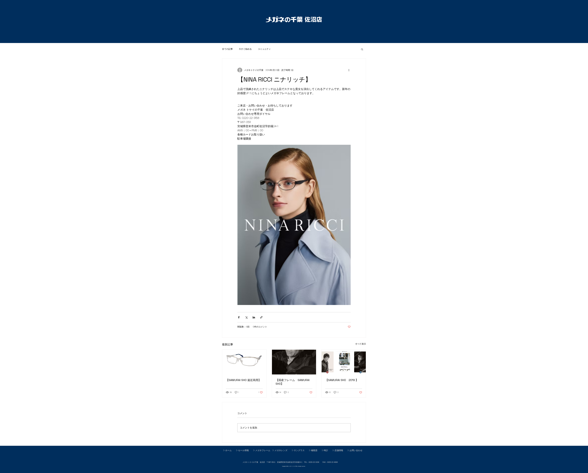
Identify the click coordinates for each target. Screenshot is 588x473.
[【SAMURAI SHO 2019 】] (344, 362)
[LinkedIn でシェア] (253, 317)
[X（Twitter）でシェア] (246, 317)
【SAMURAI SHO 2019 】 (341, 380)
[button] (362, 49)
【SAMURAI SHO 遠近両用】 (243, 380)
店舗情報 (339, 450)
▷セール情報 (241, 450)
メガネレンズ (281, 450)
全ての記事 (227, 49)
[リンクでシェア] (261, 317)
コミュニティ (264, 49)
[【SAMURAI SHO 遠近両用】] (244, 362)
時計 (326, 450)
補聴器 (314, 450)
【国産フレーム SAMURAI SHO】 (293, 381)
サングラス (299, 450)
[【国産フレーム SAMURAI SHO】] (294, 362)
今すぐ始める (245, 49)
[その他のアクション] (349, 70)
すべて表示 (360, 343)
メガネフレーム (262, 450)
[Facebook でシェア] (238, 317)
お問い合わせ (356, 450)
